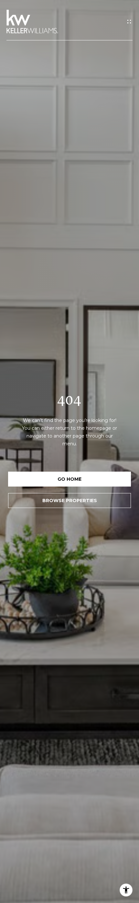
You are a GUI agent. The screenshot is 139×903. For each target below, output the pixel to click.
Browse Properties (69, 500)
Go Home (69, 479)
